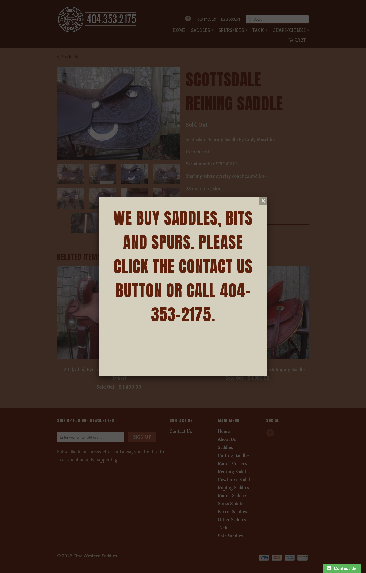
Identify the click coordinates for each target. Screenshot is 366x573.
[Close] (263, 201)
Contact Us (344, 568)
